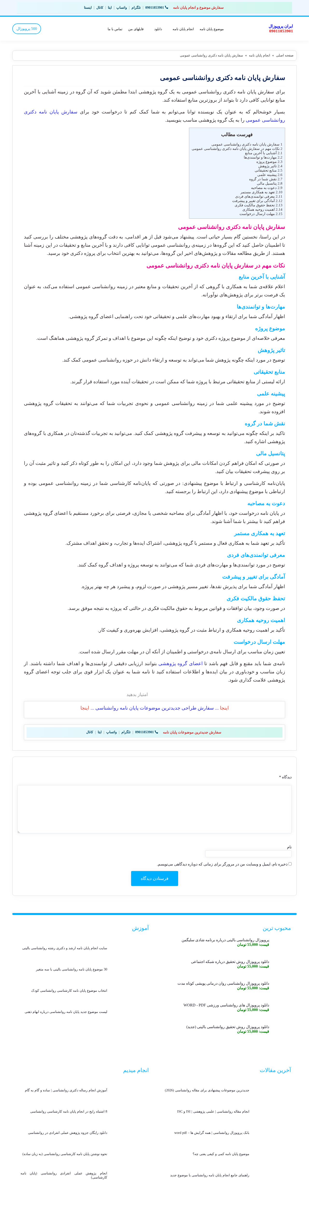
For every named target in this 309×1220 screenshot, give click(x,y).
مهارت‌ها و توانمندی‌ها (263, 157)
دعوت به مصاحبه (266, 188)
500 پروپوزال (26, 29)
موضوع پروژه (269, 162)
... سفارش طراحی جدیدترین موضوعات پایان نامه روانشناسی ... (154, 708)
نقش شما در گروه (265, 179)
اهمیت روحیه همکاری (262, 209)
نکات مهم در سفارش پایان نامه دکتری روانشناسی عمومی (237, 148)
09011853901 (154, 7)
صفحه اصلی (285, 55)
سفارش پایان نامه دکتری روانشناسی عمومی (246, 144)
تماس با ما (115, 29)
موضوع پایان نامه (212, 29)
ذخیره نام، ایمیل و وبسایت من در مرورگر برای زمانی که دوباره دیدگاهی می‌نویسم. (222, 864)
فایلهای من (136, 29)
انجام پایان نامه (183, 29)
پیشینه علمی (269, 175)
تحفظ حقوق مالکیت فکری (258, 205)
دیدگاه (285, 777)
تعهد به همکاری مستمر (261, 192)
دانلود (158, 29)
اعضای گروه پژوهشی (181, 663)
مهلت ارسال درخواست (260, 214)
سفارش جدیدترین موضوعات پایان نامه (192, 732)
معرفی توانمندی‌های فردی (258, 196)
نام (289, 847)
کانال (99, 7)
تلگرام (136, 7)
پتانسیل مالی (269, 183)
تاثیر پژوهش (270, 166)
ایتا (110, 7)
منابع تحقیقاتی (268, 170)
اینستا (88, 7)
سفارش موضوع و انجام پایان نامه (198, 7)
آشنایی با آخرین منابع (263, 153)
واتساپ (121, 7)
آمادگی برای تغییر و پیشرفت (257, 201)
